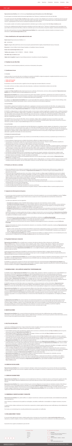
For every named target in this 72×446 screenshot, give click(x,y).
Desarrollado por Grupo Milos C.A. (9, 444)
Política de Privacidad (10, 80)
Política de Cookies (10, 81)
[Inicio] (63, 7)
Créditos (67, 444)
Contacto (28, 436)
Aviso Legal (66, 7)
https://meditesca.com (24, 18)
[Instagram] (11, 438)
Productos (28, 433)
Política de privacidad (50, 444)
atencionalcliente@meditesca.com (18, 31)
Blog (28, 437)
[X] (6, 438)
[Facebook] (8, 438)
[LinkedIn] (13, 438)
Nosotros (28, 432)
